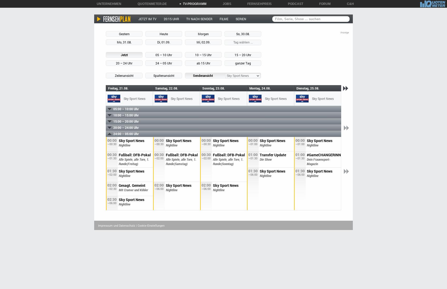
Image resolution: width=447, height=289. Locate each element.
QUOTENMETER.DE (150, 4)
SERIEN (241, 19)
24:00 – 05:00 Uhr (126, 134)
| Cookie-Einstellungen (150, 225)
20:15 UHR (171, 19)
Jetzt (124, 55)
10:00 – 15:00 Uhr (126, 115)
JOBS (225, 4)
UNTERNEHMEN (107, 4)
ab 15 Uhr (203, 63)
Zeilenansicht (124, 75)
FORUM (323, 4)
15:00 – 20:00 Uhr (126, 121)
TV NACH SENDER (199, 19)
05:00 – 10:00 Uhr (126, 109)
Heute (164, 34)
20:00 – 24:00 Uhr (126, 127)
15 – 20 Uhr (243, 55)
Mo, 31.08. (124, 42)
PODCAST (293, 4)
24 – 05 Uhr (163, 63)
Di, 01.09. (163, 42)
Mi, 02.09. (203, 42)
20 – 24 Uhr (124, 63)
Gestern (124, 34)
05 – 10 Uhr (163, 55)
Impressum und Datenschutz (116, 225)
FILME (224, 19)
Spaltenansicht (163, 75)
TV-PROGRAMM (192, 4)
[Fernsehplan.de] (114, 18)
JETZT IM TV (147, 19)
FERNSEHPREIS (258, 4)
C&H (348, 4)
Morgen (203, 34)
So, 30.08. (243, 34)
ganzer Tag (243, 63)
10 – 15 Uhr (203, 55)
